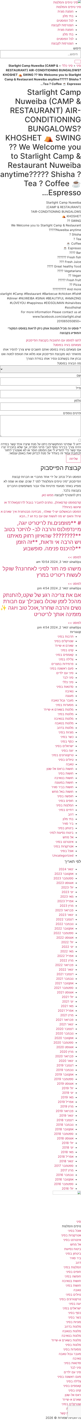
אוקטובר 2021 (64, 983)
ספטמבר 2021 (63, 988)
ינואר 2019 (66, 1115)
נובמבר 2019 (64, 1070)
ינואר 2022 (66, 969)
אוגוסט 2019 (65, 1083)
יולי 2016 (67, 1188)
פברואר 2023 (64, 910)
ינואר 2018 (66, 1161)
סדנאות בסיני (64, 687)
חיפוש (77, 48)
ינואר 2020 (66, 1061)
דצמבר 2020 (64, 1029)
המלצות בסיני (64, 805)
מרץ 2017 (66, 1170)
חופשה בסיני (65, 796)
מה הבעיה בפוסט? (69, 363)
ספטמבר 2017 (63, 1166)
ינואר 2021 (66, 1024)
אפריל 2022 (65, 956)
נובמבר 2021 (64, 979)
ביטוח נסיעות (72, 1249)
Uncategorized (62, 855)
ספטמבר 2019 (63, 1079)
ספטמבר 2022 (63, 933)
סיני (78, 65)
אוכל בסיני (66, 851)
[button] (40, 345)
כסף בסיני (66, 741)
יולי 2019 (67, 1088)
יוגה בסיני (67, 750)
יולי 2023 (67, 887)
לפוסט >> (74, 557)
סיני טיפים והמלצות (68, 7)
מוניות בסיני (65, 732)
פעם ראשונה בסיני (61, 668)
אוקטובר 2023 (63, 874)
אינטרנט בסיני (64, 842)
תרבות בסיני (65, 636)
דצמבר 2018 (65, 1120)
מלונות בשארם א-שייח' (58, 709)
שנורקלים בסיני (63, 641)
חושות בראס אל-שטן (60, 769)
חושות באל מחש (62, 791)
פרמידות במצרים (62, 664)
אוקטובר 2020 (63, 1038)
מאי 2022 (66, 951)
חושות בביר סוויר (62, 787)
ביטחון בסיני (65, 828)
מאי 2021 (67, 1006)
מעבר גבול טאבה (62, 700)
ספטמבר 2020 (63, 1042)
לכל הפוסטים (65, 20)
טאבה (69, 764)
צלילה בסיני (66, 659)
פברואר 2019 (64, 1111)
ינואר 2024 (66, 869)
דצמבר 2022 (64, 919)
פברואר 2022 (64, 965)
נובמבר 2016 (64, 1175)
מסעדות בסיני (64, 705)
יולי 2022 (67, 942)
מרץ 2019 (66, 1106)
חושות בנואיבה (63, 778)
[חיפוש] (78, 61)
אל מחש (68, 837)
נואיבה (69, 691)
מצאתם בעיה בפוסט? (67, 345)
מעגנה (69, 696)
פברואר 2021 (64, 1020)
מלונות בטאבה (64, 723)
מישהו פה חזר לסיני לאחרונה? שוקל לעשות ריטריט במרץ (42, 571)
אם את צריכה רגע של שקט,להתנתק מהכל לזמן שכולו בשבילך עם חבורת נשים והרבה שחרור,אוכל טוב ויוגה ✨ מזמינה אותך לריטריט (40, 604)
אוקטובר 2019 (64, 1074)
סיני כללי (67, 65)
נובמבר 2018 (64, 1124)
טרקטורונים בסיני (62, 755)
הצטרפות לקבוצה (62, 25)
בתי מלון (68, 16)
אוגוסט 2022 (64, 937)
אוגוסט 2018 (65, 1138)
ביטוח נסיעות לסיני (61, 833)
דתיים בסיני (66, 810)
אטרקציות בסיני (63, 846)
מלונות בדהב (65, 728)
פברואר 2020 (64, 1056)
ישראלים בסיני (64, 746)
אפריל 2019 (65, 1102)
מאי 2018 (67, 1152)
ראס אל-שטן (73, 1395)
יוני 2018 (67, 1147)
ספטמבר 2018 (63, 1134)
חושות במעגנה (64, 782)
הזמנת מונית (65, 11)
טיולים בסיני (65, 760)
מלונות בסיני (65, 714)
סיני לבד (68, 677)
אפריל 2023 (65, 901)
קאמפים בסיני (64, 655)
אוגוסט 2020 (64, 1047)
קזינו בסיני (67, 650)
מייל (78, 388)
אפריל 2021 (65, 1010)
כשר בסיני (66, 737)
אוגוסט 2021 (65, 992)
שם (79, 375)
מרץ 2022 (66, 960)
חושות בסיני (65, 773)
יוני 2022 (67, 947)
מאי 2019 (67, 1097)
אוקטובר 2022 (63, 928)
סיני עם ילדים (64, 673)
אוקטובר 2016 (64, 1179)
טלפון (77, 400)
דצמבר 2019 (65, 1065)
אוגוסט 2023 (64, 883)
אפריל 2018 (65, 1156)
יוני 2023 (67, 892)
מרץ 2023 (66, 906)
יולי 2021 (67, 997)
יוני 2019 (67, 1093)
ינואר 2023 (66, 915)
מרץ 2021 (66, 1015)
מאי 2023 (66, 896)
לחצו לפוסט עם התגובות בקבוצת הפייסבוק (53, 340)
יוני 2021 (67, 1001)
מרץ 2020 (66, 1051)
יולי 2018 (67, 1143)
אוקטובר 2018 (64, 1129)
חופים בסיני (65, 801)
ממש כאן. (47, 495)
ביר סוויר (67, 823)
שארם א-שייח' (64, 645)
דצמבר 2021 (65, 974)
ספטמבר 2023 (63, 878)
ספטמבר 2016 (63, 1184)
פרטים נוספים (72, 413)
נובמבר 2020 (64, 1033)
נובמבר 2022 (64, 924)
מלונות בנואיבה (63, 718)
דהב (70, 814)
